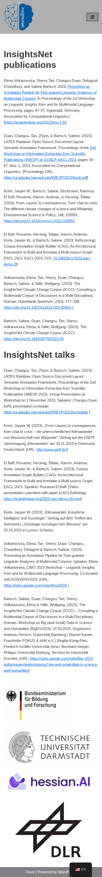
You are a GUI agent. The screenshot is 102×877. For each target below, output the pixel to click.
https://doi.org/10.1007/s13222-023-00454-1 (39, 307)
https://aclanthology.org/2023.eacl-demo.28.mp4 (42, 499)
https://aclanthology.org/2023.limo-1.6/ (35, 122)
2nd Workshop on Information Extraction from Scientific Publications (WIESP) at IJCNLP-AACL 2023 (50, 154)
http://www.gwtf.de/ (51, 449)
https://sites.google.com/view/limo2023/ (35, 585)
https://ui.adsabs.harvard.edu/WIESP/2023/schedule (46, 412)
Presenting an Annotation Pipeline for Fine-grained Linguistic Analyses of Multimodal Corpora (50, 92)
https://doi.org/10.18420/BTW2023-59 (34, 339)
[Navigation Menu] (92, 17)
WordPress (67, 872)
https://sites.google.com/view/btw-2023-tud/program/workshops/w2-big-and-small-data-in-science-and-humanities (51, 664)
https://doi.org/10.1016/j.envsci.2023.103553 (39, 221)
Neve (30, 872)
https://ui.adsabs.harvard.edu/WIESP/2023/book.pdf (45, 177)
